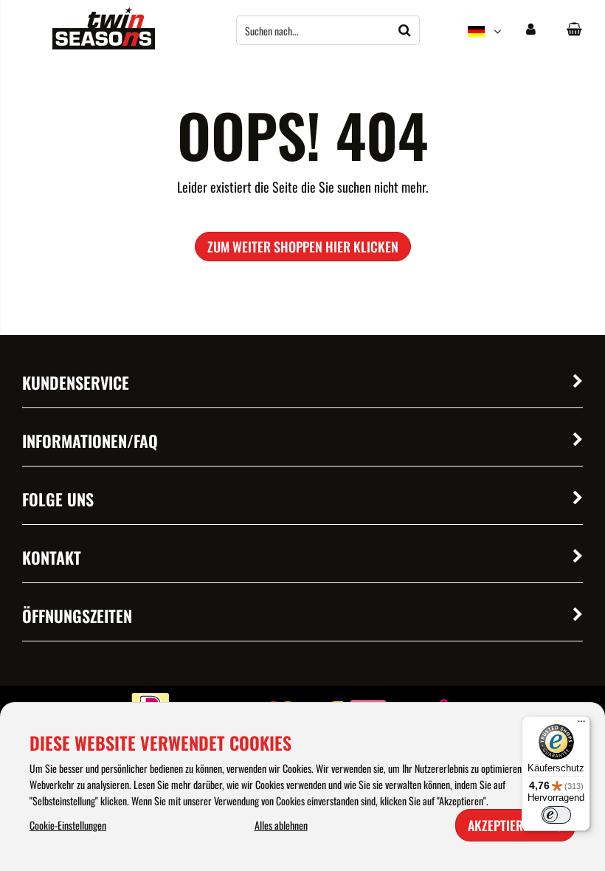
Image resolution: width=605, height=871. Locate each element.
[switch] (556, 815)
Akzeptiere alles (515, 825)
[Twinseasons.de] (103, 44)
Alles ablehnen (281, 825)
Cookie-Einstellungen (68, 825)
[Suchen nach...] (405, 30)
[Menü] (581, 725)
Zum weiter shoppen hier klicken (302, 246)
